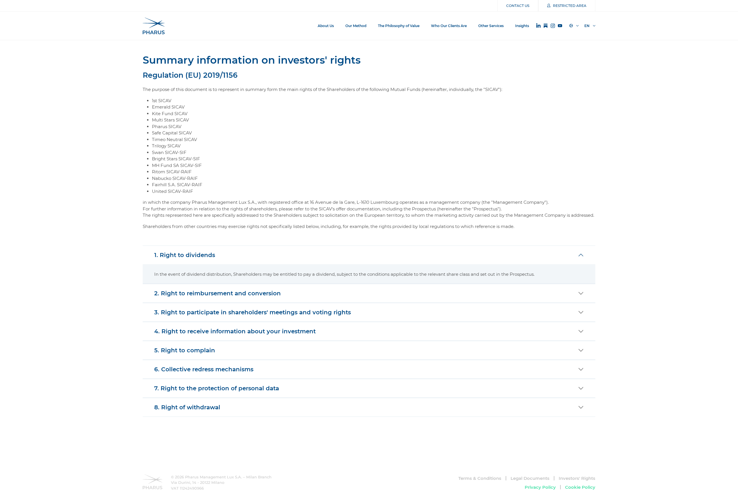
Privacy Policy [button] (540, 487)
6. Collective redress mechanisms (203, 369)
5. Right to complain (184, 350)
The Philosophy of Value (398, 26)
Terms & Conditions (479, 478)
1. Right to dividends (184, 255)
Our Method (355, 26)
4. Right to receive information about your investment (235, 331)
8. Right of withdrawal (187, 407)
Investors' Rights (577, 478)
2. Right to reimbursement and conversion (217, 293)
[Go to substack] (545, 26)
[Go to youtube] (560, 26)
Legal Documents (530, 478)
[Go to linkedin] (538, 25)
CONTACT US (517, 5)
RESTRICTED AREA (569, 5)
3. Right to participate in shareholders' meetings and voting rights (252, 312)
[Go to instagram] (553, 26)
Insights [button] (522, 26)
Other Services (491, 26)
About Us (326, 26)
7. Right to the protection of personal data (216, 388)
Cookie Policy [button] (580, 487)
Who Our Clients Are (449, 26)
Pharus (154, 26)
